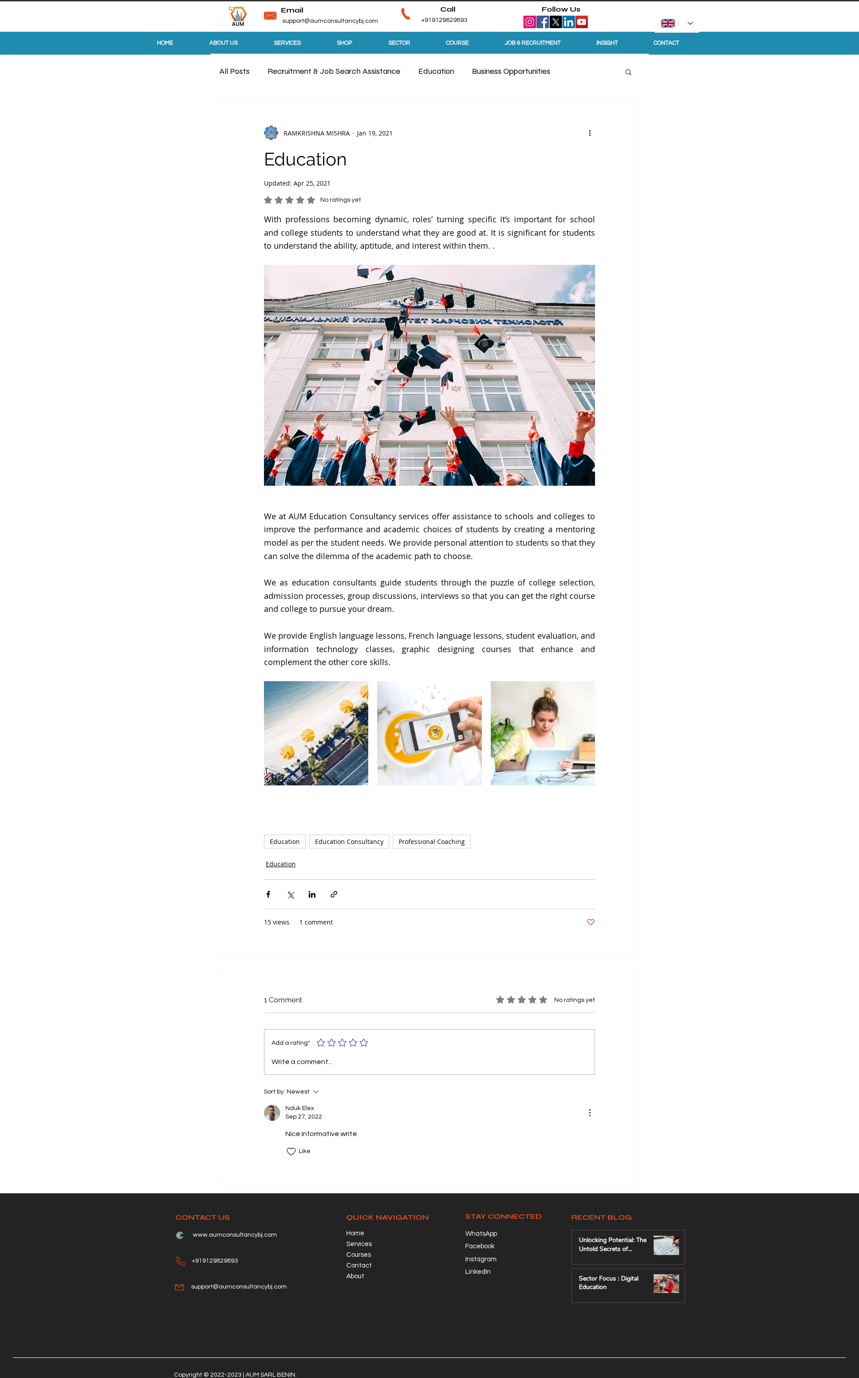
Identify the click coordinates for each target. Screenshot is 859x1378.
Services (359, 1244)
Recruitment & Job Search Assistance (334, 71)
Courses (358, 1254)
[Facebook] (542, 22)
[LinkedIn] (568, 22)
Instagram (481, 1259)
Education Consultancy (349, 841)
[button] (628, 71)
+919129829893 (430, 20)
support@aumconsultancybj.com (330, 21)
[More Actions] (589, 1112)
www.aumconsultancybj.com (235, 1235)
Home (355, 1233)
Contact (359, 1265)
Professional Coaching (432, 841)
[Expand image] (316, 733)
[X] (555, 22)
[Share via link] (334, 894)
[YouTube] (581, 22)
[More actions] (589, 132)
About (355, 1276)
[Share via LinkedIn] (312, 894)
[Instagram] (529, 22)
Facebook (479, 1246)
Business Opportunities (511, 71)
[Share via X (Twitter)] (290, 894)
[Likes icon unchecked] (291, 1151)
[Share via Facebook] (268, 894)
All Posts (234, 71)
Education (436, 71)
